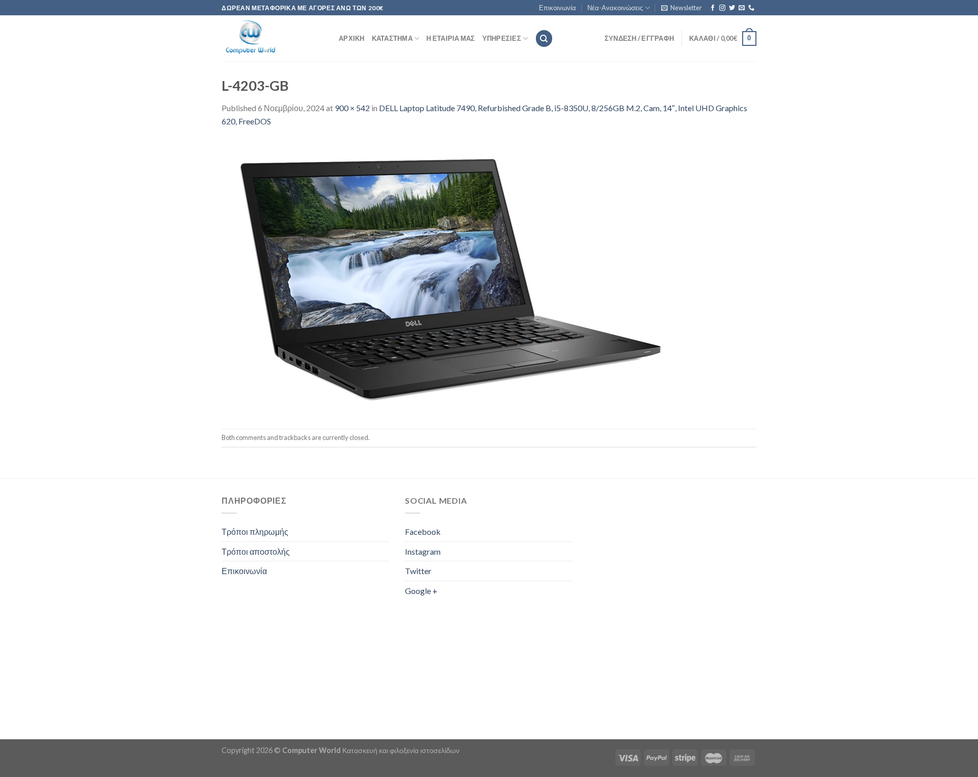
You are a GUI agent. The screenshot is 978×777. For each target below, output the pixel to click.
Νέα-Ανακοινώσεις (615, 8)
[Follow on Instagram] (722, 8)
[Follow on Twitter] (732, 8)
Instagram (423, 551)
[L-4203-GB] (451, 277)
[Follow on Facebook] (713, 8)
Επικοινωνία (557, 8)
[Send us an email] (742, 8)
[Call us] (751, 8)
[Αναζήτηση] (544, 38)
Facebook (423, 531)
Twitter (418, 571)
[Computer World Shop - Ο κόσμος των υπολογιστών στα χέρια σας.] (272, 38)
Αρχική (352, 38)
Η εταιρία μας (450, 38)
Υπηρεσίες (501, 38)
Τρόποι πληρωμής (255, 531)
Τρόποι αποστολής (256, 551)
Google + (421, 590)
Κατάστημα (392, 38)
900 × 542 (352, 108)
